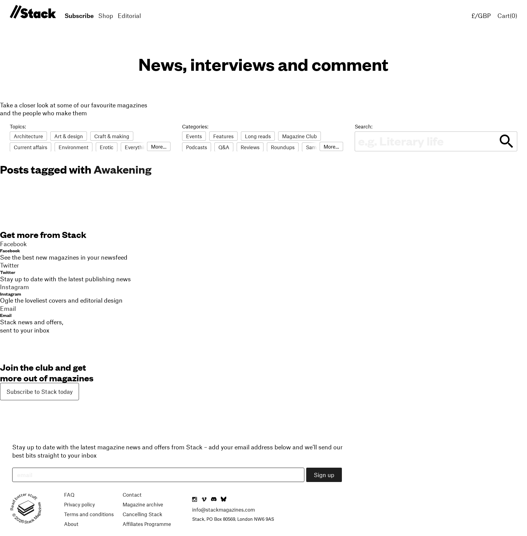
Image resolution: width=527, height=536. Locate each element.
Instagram (10, 293)
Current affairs (30, 147)
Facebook (10, 250)
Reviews (250, 147)
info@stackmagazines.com (223, 509)
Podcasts (196, 147)
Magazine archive (143, 504)
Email (6, 315)
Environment (73, 147)
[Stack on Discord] (214, 500)
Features (223, 136)
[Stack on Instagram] (194, 500)
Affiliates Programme (147, 524)
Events (194, 136)
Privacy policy (79, 504)
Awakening (122, 169)
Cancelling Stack (142, 514)
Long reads (258, 136)
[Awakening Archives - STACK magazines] (32, 12)
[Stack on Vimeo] (204, 500)
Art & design (68, 136)
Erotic (106, 147)
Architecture (28, 136)
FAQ (69, 494)
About (71, 524)
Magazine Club (299, 136)
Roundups (283, 147)
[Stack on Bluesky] (223, 500)
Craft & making (111, 136)
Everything (137, 147)
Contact (132, 494)
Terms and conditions (89, 514)
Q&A (223, 147)
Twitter (7, 272)
